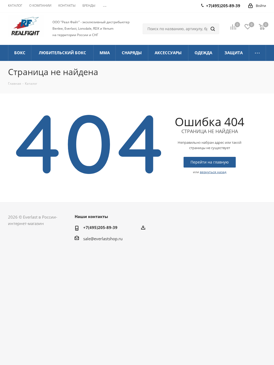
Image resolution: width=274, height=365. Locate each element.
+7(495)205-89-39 (100, 227)
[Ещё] (257, 53)
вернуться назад (213, 172)
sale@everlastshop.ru (103, 238)
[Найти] (212, 29)
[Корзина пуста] (262, 26)
